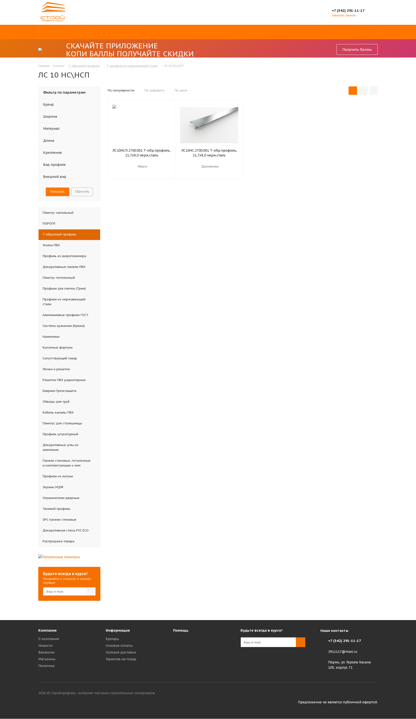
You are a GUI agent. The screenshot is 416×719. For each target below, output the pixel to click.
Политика (46, 666)
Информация (118, 630)
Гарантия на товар (121, 659)
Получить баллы (357, 49)
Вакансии (46, 652)
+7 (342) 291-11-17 (348, 10)
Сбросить (82, 191)
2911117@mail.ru (343, 651)
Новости (45, 645)
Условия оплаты (119, 645)
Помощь (180, 630)
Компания (47, 630)
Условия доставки (121, 652)
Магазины (46, 659)
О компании (48, 639)
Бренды (112, 639)
